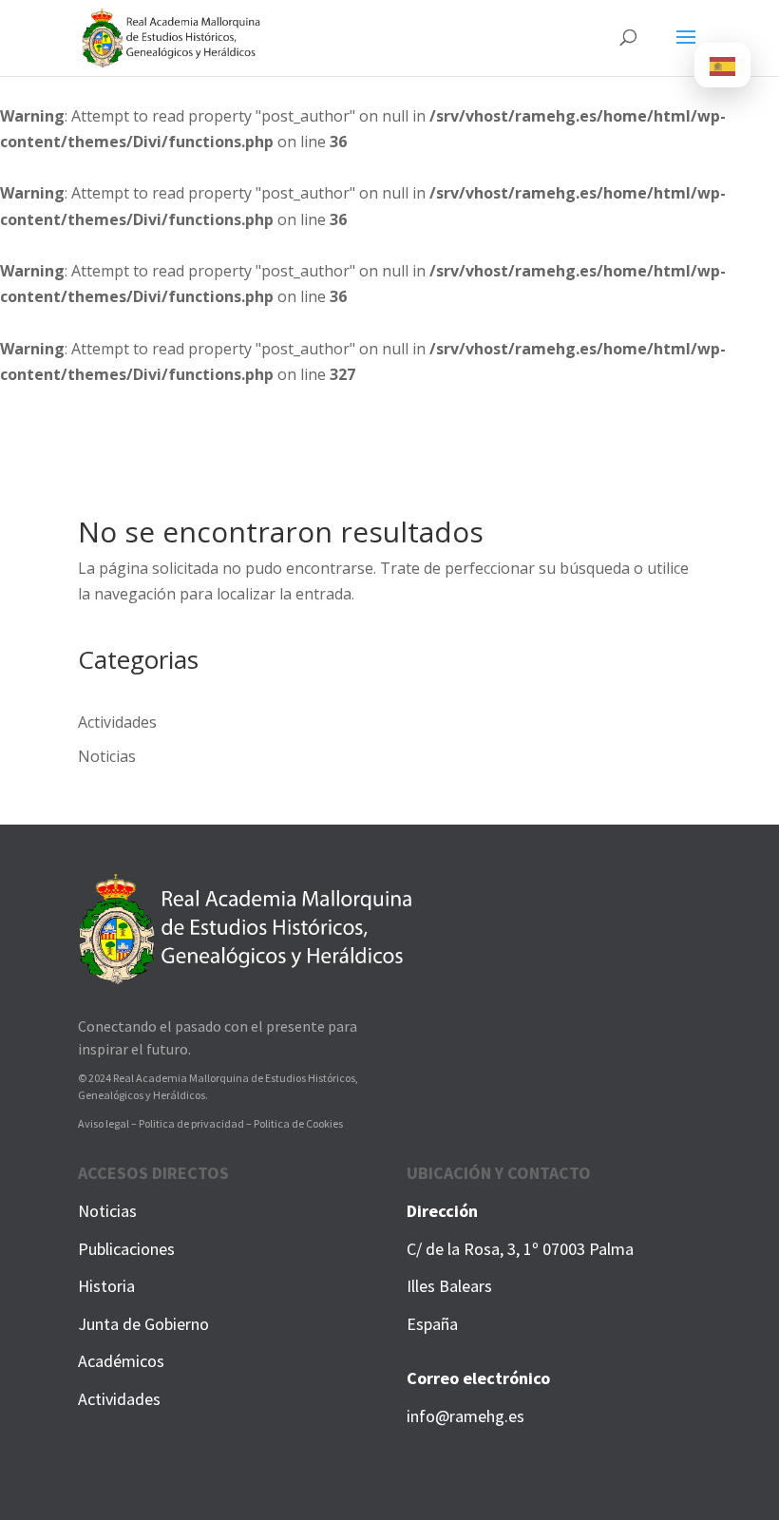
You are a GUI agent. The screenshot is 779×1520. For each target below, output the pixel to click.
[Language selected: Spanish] (722, 65)
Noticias (107, 756)
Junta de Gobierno (143, 1324)
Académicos (121, 1361)
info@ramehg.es (465, 1416)
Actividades (117, 722)
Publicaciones (126, 1249)
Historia (106, 1286)
